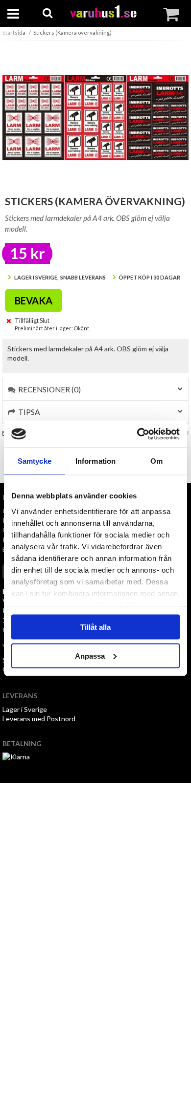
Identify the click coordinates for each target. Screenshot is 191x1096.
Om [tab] (156, 461)
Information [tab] (95, 461)
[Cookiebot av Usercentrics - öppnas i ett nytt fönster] (137, 434)
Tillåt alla (95, 627)
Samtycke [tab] (34, 461)
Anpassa (90, 655)
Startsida (13, 32)
